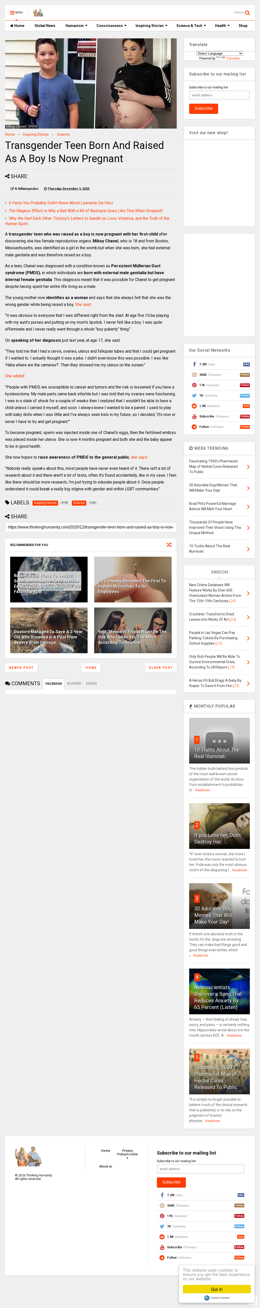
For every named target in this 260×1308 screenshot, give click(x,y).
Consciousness (109, 26)
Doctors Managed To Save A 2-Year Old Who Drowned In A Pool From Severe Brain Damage (48, 637)
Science (63, 134)
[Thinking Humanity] (38, 14)
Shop (243, 26)
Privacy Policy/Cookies (127, 1154)
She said (83, 304)
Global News (45, 26)
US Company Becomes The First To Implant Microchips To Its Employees (132, 586)
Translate (233, 58)
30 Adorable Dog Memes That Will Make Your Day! (213, 915)
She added (14, 375)
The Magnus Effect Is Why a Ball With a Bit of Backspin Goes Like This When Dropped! (86, 210)
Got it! (217, 1289)
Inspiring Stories (150, 26)
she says (139, 457)
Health (220, 26)
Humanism (75, 26)
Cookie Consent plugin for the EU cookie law (217, 1298)
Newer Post (21, 667)
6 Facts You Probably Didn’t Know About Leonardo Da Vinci (61, 202)
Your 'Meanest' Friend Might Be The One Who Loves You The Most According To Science (132, 637)
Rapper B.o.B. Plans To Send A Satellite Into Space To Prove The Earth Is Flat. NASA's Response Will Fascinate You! (47, 583)
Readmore (202, 790)
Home (18, 26)
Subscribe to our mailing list (208, 87)
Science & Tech (189, 26)
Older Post (161, 667)
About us (105, 1166)
